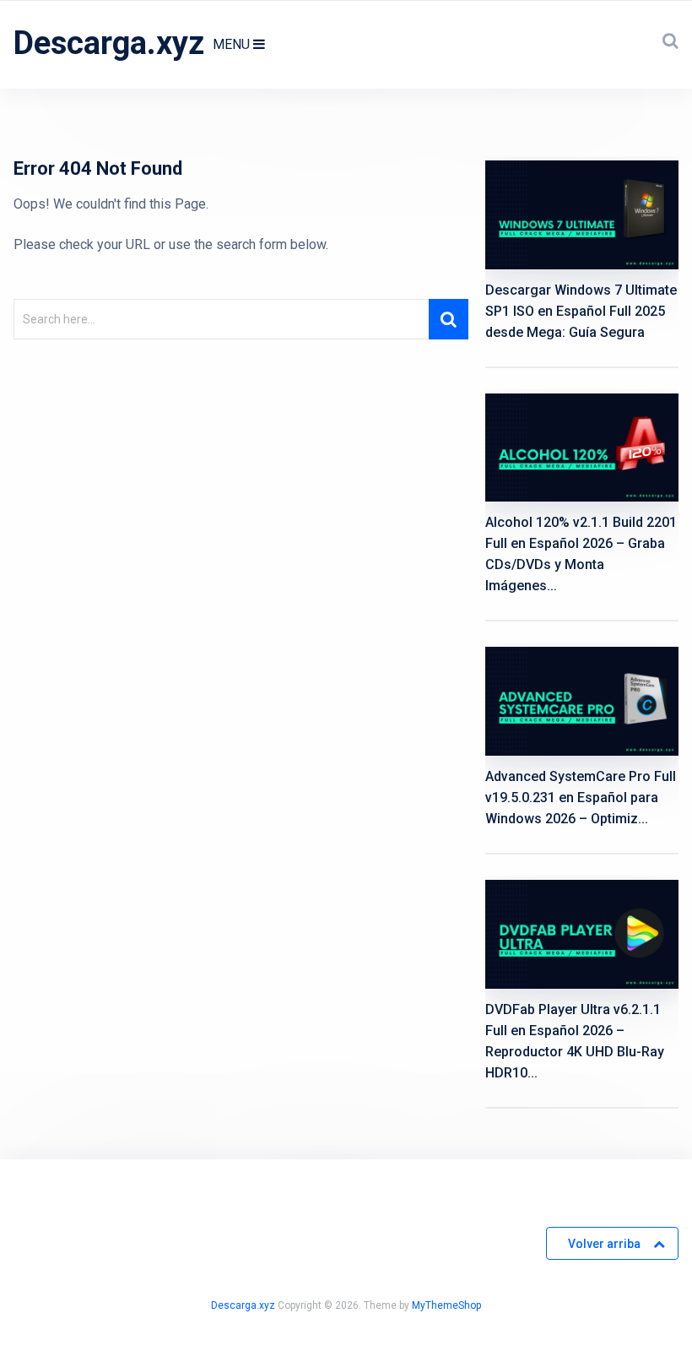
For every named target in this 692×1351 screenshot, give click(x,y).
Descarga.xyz (109, 43)
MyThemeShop (446, 1305)
